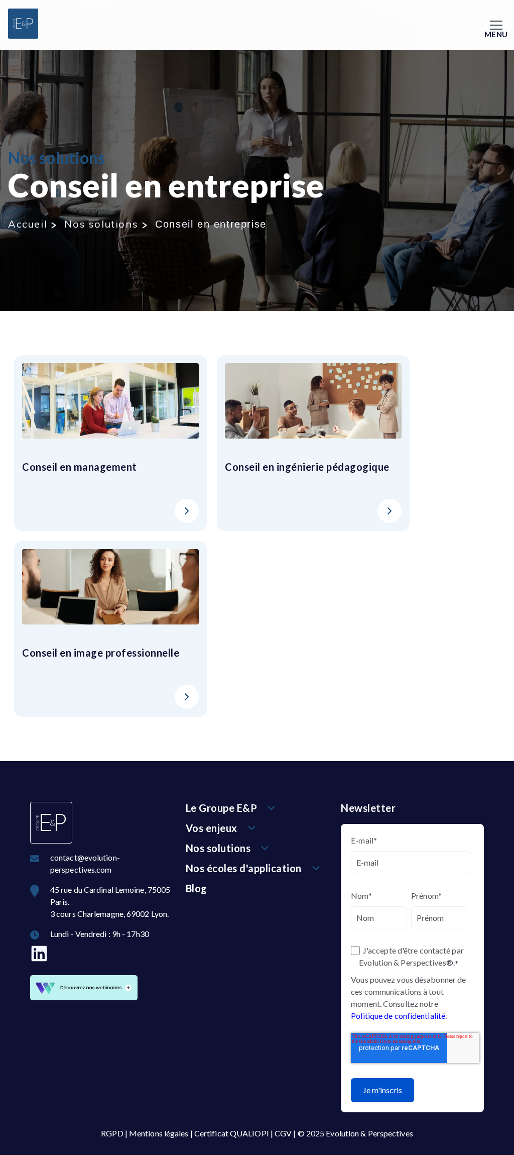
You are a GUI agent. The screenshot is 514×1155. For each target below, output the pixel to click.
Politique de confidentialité (398, 1015)
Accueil (27, 224)
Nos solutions (101, 224)
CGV (283, 1133)
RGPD (112, 1133)
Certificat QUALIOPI (231, 1133)
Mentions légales (159, 1133)
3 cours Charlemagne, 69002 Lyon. (109, 913)
